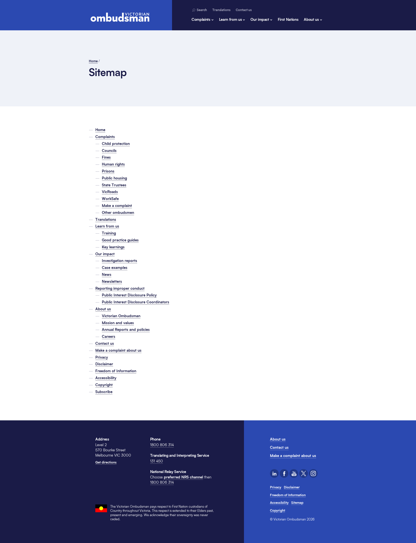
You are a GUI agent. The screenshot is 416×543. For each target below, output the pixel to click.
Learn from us (230, 19)
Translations (221, 10)
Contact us (244, 10)
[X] (303, 473)
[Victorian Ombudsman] (120, 17)
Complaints (201, 19)
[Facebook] (284, 473)
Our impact (259, 19)
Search (201, 10)
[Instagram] (313, 473)
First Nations (288, 19)
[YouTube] (293, 473)
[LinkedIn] (274, 473)
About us (311, 19)
